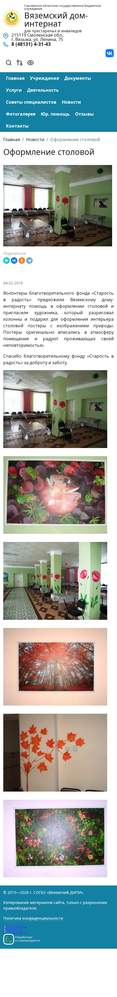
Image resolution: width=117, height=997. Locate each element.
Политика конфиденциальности (33, 918)
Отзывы (84, 114)
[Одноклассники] (22, 260)
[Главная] (11, 18)
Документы (77, 78)
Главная (15, 78)
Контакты (17, 126)
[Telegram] (29, 260)
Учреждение (44, 78)
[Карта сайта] (19, 62)
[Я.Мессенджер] (6, 260)
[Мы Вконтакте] (110, 52)
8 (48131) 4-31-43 (31, 44)
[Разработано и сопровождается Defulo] (21, 939)
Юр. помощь (55, 114)
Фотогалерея (20, 114)
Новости (71, 102)
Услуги (14, 90)
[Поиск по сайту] (8, 62)
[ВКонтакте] (14, 260)
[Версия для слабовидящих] (30, 62)
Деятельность (43, 90)
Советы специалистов (31, 102)
